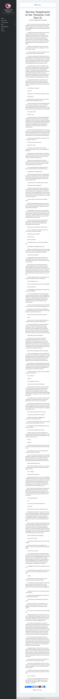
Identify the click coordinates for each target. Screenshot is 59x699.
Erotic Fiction (3, 20)
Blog (2, 24)
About (2, 18)
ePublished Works (4, 26)
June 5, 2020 (44, 20)
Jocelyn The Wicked (8, 10)
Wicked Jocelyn (37, 20)
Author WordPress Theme (34, 697)
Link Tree (3, 30)
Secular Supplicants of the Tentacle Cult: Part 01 (37, 15)
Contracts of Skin (4, 22)
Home (2, 28)
